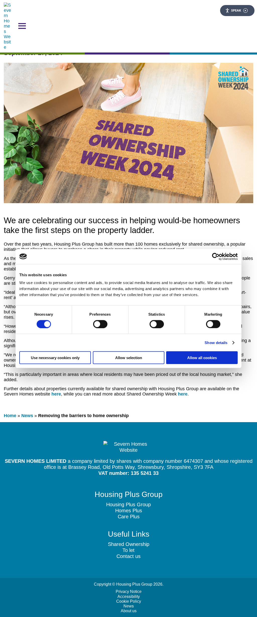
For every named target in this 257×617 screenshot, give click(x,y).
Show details (216, 342)
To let (128, 550)
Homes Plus (128, 510)
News (27, 415)
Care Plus (129, 516)
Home (10, 415)
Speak (236, 10)
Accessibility (128, 596)
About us (129, 611)
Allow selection (128, 358)
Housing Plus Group (128, 504)
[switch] (100, 324)
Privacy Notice (129, 591)
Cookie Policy (128, 601)
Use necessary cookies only (55, 358)
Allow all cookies (202, 358)
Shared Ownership (128, 544)
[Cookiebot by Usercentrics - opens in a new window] (216, 256)
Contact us (128, 556)
